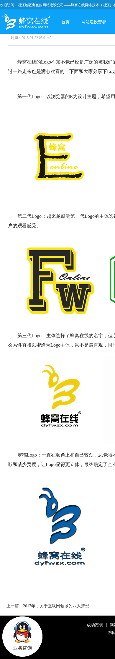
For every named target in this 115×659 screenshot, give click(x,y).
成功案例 (95, 625)
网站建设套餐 (93, 22)
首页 (65, 22)
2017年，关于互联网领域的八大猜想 (56, 606)
